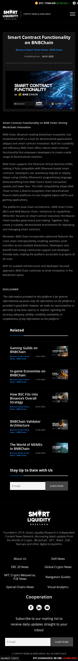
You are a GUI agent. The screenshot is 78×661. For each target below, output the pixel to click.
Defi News (58, 559)
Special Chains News (20, 587)
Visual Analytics (58, 587)
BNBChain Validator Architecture (25, 423)
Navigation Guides (58, 577)
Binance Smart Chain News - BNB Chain (39, 49)
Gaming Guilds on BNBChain (24, 350)
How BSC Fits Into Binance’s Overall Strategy (24, 398)
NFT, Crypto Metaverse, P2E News (20, 577)
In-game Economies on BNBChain (27, 373)
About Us (20, 559)
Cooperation (39, 597)
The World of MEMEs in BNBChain (26, 446)
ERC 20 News (20, 567)
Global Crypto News (58, 567)
